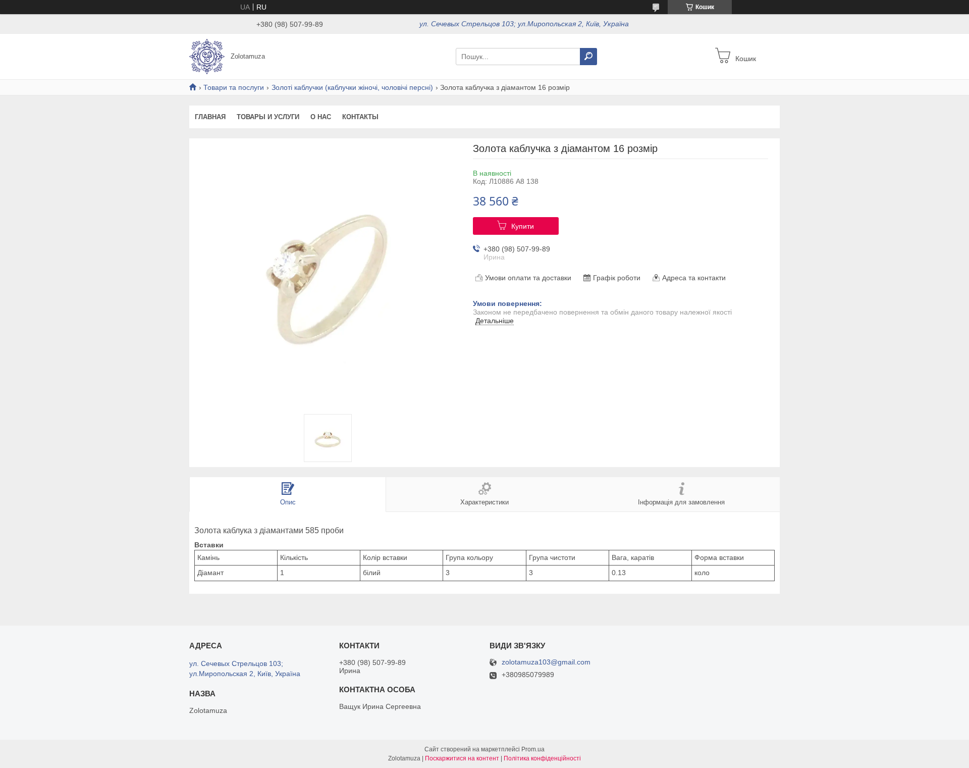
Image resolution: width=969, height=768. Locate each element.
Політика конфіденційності (542, 758)
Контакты (360, 117)
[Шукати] (588, 56)
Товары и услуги (268, 117)
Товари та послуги (233, 87)
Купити (522, 226)
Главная (210, 117)
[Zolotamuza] (207, 56)
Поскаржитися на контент (462, 758)
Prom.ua (533, 749)
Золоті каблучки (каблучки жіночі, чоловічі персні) (352, 87)
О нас (320, 117)
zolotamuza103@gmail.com (546, 662)
